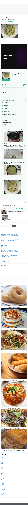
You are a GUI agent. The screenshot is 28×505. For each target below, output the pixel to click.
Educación (2, 469)
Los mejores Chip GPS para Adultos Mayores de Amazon (9, 235)
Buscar (2, 224)
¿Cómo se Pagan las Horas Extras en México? (8, 244)
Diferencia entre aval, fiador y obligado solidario (8, 241)
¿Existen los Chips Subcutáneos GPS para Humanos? (9, 234)
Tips (1, 490)
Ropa (2, 484)
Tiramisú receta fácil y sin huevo (14, 329)
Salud (2, 485)
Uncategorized (3, 493)
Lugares (2, 477)
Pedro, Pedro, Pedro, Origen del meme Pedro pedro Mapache (10, 239)
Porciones (21, 100)
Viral (1, 495)
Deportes (2, 467)
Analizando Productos (5, 1)
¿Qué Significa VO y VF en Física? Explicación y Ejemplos (9, 250)
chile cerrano (6, 105)
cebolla (5, 108)
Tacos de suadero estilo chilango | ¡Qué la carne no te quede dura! (14, 428)
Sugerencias (3, 489)
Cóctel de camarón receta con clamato (14, 408)
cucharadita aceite (7, 111)
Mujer (2, 480)
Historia (2, 474)
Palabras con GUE (3, 260)
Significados (3, 488)
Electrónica (2, 472)
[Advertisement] (14, 9)
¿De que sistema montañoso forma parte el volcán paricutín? (10, 257)
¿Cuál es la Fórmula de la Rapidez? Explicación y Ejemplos (9, 251)
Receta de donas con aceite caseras (14, 307)
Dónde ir (2, 468)
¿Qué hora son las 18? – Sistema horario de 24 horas (9, 240)
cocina (2, 463)
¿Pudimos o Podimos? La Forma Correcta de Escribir (8, 245)
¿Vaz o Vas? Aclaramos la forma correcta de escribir (8, 246)
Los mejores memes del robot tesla (6, 236)
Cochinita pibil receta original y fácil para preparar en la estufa (14, 450)
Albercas (2, 457)
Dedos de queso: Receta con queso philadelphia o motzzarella (14, 380)
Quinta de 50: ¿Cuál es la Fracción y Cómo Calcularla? (9, 249)
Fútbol (2, 473)
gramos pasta (6, 102)
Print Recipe (10, 21)
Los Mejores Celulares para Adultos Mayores (7, 231)
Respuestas (3, 483)
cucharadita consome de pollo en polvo (10, 114)
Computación (3, 464)
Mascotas (2, 478)
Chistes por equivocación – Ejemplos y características (9, 255)
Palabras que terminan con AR (5, 261)
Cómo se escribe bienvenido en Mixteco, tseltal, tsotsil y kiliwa (10, 252)
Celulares (2, 462)
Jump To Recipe (3, 21)
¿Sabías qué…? (3, 456)
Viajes (2, 494)
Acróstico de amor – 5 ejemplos (5, 256)
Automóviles (3, 458)
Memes (2, 479)
